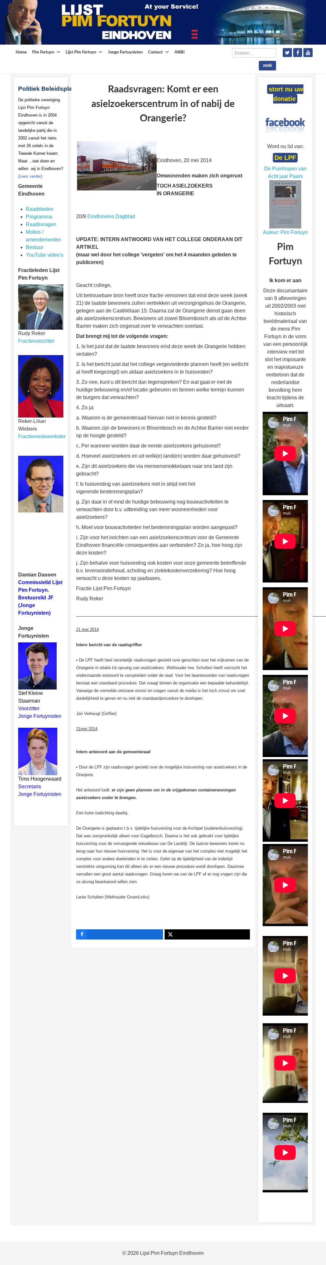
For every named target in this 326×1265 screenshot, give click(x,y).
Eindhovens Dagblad (111, 216)
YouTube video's (44, 255)
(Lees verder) (30, 176)
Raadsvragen (41, 224)
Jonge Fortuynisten (40, 716)
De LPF (285, 157)
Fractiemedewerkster (42, 436)
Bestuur (34, 247)
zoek (267, 65)
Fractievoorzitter (36, 341)
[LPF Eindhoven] (158, 22)
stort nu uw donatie (286, 94)
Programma (39, 216)
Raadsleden (39, 209)
